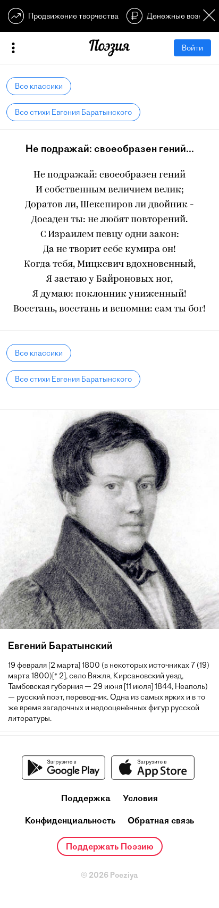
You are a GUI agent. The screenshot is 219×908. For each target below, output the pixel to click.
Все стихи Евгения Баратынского (73, 112)
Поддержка (86, 798)
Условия (140, 798)
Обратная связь (161, 820)
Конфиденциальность (70, 820)
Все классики (39, 86)
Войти (192, 48)
